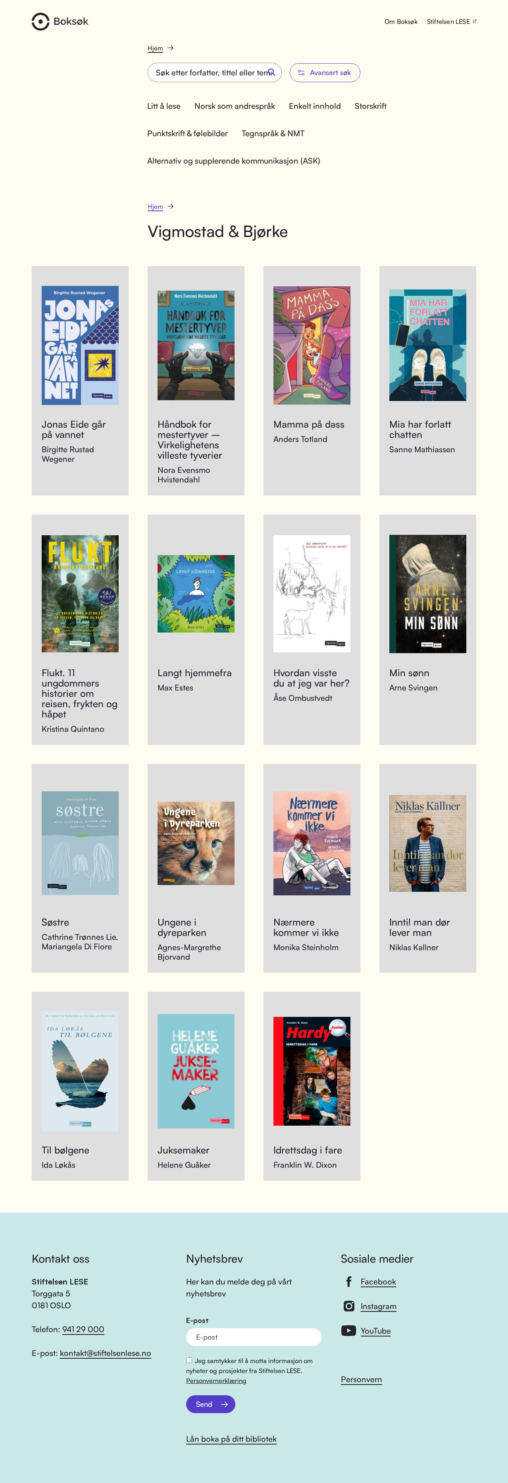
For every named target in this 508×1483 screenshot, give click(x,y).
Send (204, 1404)
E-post (197, 1320)
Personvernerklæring (216, 1381)
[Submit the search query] (272, 72)
